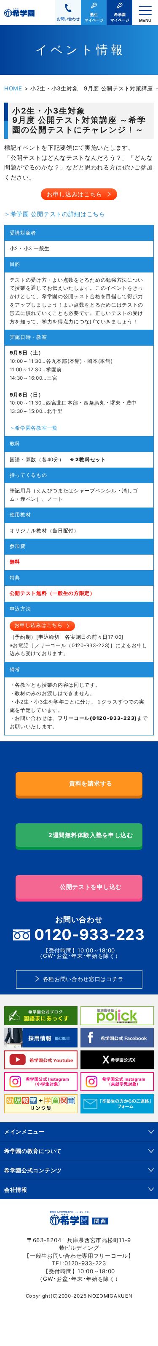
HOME (13, 88)
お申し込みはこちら (74, 194)
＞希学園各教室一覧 (34, 428)
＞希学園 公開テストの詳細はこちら (54, 213)
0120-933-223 (85, 1263)
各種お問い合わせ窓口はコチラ (83, 979)
